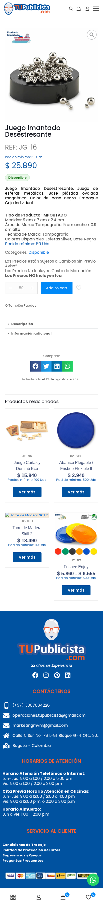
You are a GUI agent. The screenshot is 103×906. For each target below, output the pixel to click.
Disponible (38, 252)
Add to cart (57, 288)
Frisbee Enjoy (76, 567)
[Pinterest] (57, 675)
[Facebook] (35, 675)
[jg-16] (51, 75)
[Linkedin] (67, 675)
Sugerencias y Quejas (22, 855)
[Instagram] (46, 675)
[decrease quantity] (10, 288)
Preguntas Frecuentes (22, 860)
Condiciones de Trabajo (24, 844)
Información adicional (31, 333)
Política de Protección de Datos (31, 850)
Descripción (22, 323)
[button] (51, 324)
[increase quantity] (32, 288)
